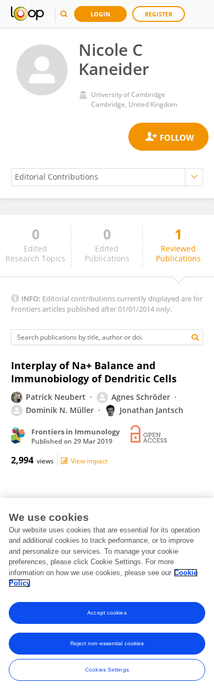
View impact (89, 461)
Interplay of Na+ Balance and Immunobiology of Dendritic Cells (94, 372)
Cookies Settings (107, 670)
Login (100, 14)
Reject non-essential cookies (107, 643)
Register (158, 14)
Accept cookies (106, 613)
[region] (107, 596)
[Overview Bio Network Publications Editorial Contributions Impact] (107, 177)
